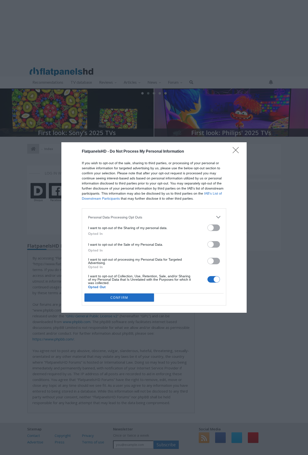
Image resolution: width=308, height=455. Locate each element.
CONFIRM (119, 297)
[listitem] (154, 217)
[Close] (237, 151)
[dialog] (154, 227)
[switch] (213, 227)
